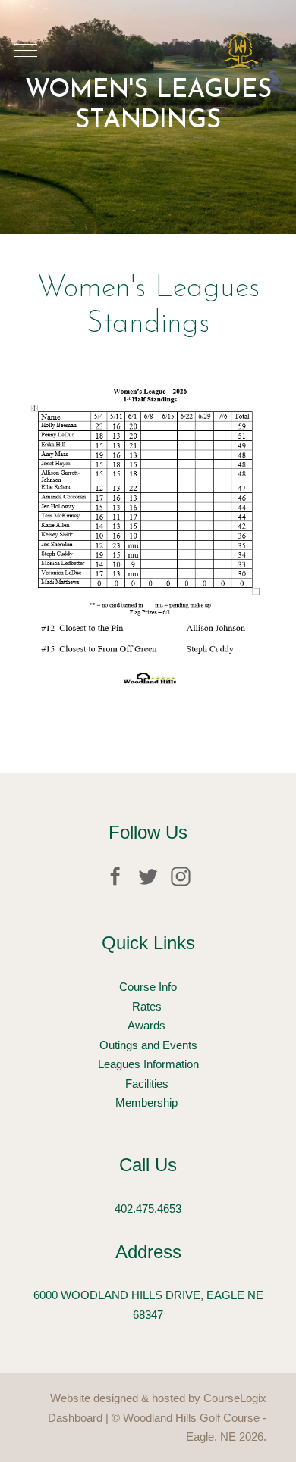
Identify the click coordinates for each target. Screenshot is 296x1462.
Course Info (148, 986)
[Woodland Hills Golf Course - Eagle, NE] (240, 50)
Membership (148, 1102)
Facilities (148, 1083)
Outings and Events (148, 1045)
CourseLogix (234, 1398)
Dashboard (75, 1417)
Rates (148, 1006)
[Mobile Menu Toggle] (25, 50)
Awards (148, 1025)
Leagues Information (148, 1063)
